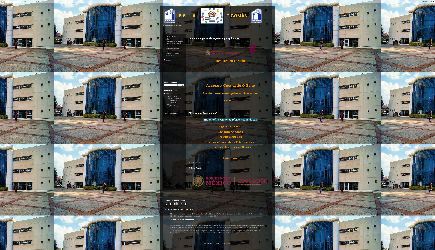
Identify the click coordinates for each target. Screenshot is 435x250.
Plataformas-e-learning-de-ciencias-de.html (230, 93)
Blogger (228, 243)
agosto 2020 (172, 96)
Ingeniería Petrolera (172, 51)
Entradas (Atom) (204, 162)
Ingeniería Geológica (230, 131)
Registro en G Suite (231, 61)
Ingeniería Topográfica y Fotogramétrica (230, 141)
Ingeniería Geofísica (230, 126)
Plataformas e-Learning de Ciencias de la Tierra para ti (175, 42)
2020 (168, 93)
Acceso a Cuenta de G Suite (230, 85)
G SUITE (169, 39)
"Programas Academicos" (203, 113)
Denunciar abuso (170, 113)
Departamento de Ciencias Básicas (231, 146)
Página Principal (230, 158)
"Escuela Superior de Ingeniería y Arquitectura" (214, 38)
